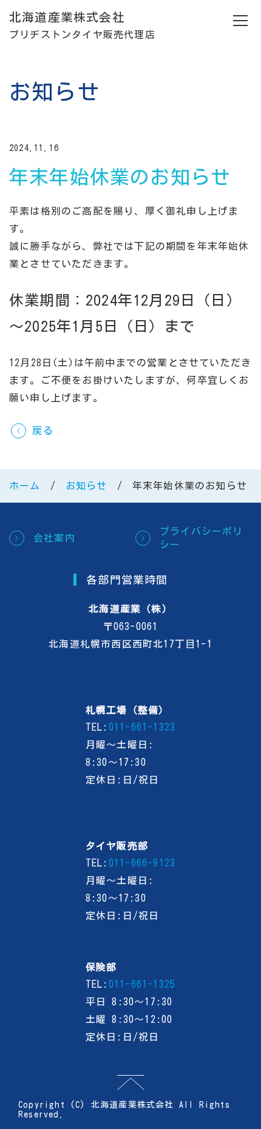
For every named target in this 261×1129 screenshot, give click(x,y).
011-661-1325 (142, 984)
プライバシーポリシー (201, 537)
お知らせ (86, 486)
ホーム (25, 486)
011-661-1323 (142, 727)
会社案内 (54, 538)
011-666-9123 (142, 863)
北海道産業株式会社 (67, 17)
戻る (42, 430)
